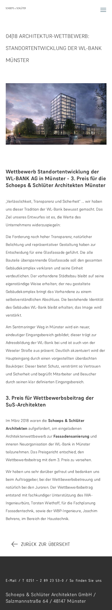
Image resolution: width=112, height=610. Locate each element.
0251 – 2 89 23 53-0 (45, 580)
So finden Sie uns (86, 580)
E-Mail (11, 580)
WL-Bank (55, 209)
